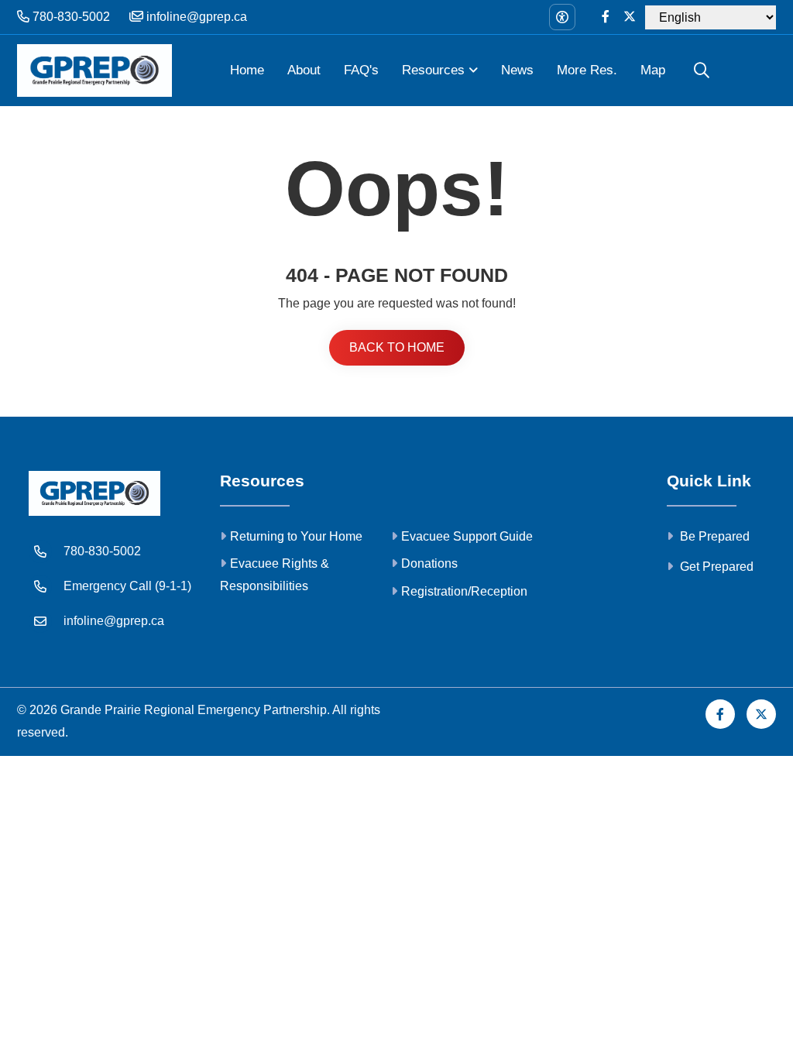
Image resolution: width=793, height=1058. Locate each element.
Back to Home (397, 347)
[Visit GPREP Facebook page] (605, 17)
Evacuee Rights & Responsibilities (274, 575)
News (517, 70)
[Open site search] (702, 70)
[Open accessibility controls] (562, 17)
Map (652, 70)
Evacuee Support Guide (467, 536)
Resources (433, 70)
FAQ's (361, 70)
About (304, 70)
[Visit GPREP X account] (629, 17)
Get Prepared (715, 566)
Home (247, 70)
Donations (429, 563)
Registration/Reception (464, 591)
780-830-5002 (69, 16)
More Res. (587, 70)
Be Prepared (713, 536)
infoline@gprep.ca (195, 16)
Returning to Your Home (296, 536)
